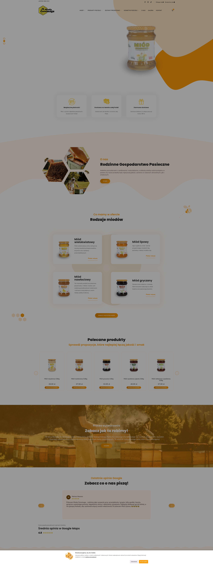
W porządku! (143, 561)
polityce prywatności (90, 557)
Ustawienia (134, 561)
